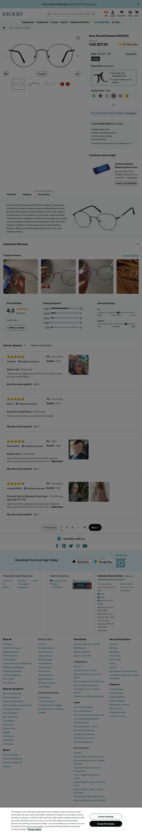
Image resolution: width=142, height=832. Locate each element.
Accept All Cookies (105, 823)
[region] (71, 820)
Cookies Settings (105, 816)
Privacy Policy (34, 829)
